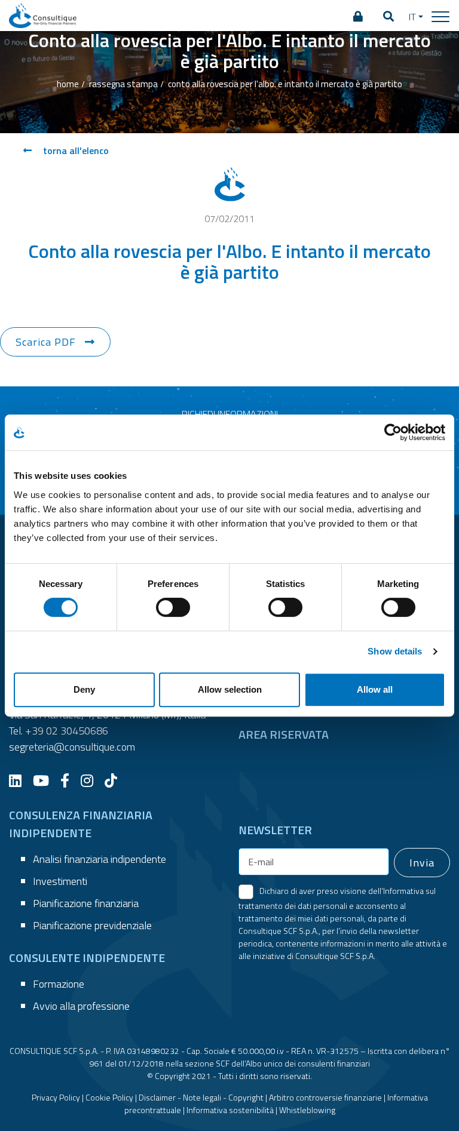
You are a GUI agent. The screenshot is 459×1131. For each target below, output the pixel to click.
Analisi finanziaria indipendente (99, 859)
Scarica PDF (46, 342)
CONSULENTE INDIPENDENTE (87, 957)
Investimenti (60, 881)
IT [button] (412, 17)
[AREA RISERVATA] (358, 17)
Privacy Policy (56, 1097)
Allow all (375, 689)
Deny (84, 689)
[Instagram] (91, 780)
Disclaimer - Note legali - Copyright (201, 1097)
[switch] (173, 607)
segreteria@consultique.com (72, 747)
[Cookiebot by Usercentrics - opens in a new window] (393, 432)
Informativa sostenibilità (230, 1110)
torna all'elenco (75, 150)
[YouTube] (45, 780)
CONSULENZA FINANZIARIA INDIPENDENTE (80, 824)
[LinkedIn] (19, 780)
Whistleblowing (307, 1110)
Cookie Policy (109, 1097)
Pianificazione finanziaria (86, 903)
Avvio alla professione (81, 1006)
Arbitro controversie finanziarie (325, 1097)
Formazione (58, 984)
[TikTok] (115, 780)
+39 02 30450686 (66, 731)
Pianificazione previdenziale (92, 925)
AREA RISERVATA (283, 734)
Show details (395, 651)
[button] (388, 17)
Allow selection (230, 689)
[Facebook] (69, 780)
